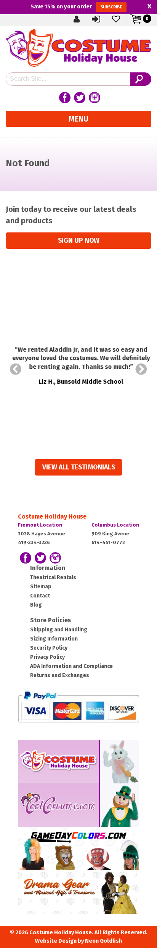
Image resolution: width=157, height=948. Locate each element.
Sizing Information (54, 639)
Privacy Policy (47, 657)
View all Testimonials (78, 467)
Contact (40, 595)
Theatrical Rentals (53, 577)
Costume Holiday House (52, 516)
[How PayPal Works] (78, 706)
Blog (36, 605)
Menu (78, 118)
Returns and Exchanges (59, 675)
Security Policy (48, 648)
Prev (16, 369)
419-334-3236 (34, 542)
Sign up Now (78, 241)
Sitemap (40, 586)
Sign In (102, 18)
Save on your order (76, 6)
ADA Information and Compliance (71, 666)
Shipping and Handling (58, 629)
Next (141, 369)
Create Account (82, 18)
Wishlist (122, 18)
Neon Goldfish (103, 941)
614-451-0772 (108, 542)
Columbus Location (115, 525)
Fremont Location (40, 525)
